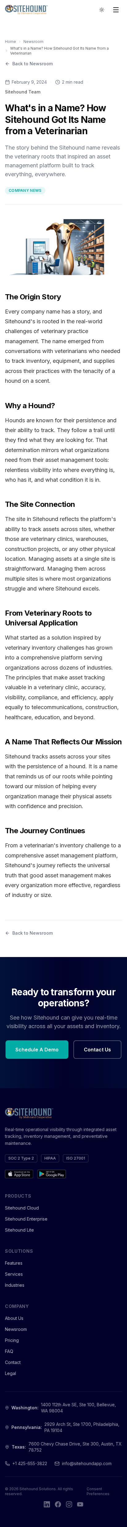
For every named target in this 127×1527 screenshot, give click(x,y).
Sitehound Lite (19, 1230)
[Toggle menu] (116, 10)
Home (10, 41)
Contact (13, 1362)
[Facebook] (58, 1504)
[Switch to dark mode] (101, 9)
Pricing (12, 1340)
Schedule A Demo (37, 1049)
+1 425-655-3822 (29, 1463)
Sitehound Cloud (22, 1207)
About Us (14, 1318)
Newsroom (33, 41)
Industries (14, 1285)
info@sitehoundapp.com (87, 1463)
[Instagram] (69, 1504)
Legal (10, 1373)
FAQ (9, 1351)
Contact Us (97, 1049)
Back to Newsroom (32, 63)
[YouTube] (80, 1504)
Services (14, 1274)
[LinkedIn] (47, 1504)
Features (14, 1263)
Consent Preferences (98, 1491)
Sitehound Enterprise (26, 1218)
